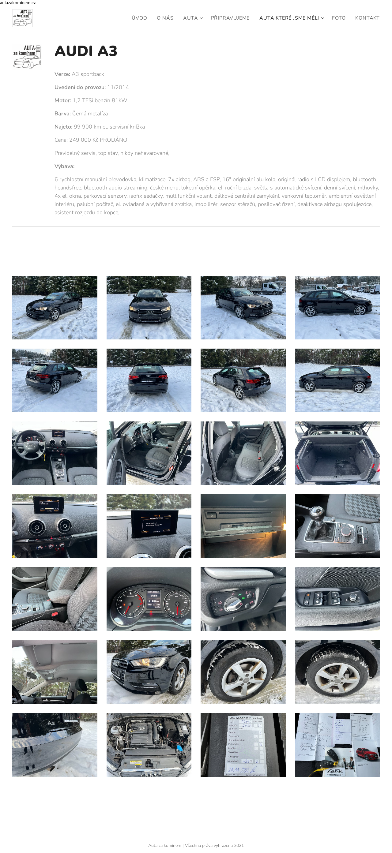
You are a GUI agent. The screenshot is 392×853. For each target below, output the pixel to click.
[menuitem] (141, 18)
